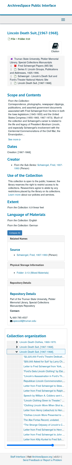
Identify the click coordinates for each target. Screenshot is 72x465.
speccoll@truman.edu (24, 320)
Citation (55, 51)
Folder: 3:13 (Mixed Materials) (33, 272)
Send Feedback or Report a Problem (42, 460)
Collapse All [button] (14, 232)
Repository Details (20, 283)
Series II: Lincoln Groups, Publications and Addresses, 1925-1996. (34, 70)
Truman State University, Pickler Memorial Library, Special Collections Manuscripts (34, 60)
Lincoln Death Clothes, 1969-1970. (38, 342)
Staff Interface (17, 456)
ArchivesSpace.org (42, 456)
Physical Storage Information (27, 265)
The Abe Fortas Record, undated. (41, 420)
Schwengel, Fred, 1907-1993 (32, 255)
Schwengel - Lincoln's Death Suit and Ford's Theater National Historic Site (33, 77)
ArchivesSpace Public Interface (32, 5)
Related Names (18, 238)
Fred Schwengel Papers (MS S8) (35, 65)
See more (13, 139)
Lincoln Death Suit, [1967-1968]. (37, 346)
